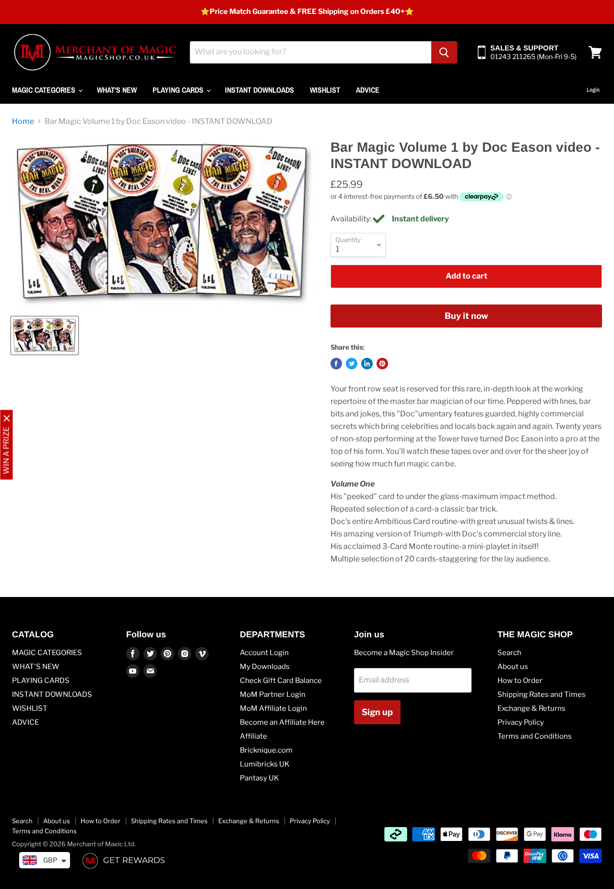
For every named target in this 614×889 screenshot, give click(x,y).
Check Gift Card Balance (281, 680)
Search (509, 652)
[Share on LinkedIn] (367, 363)
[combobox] (310, 52)
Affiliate (253, 736)
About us (512, 666)
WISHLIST (325, 90)
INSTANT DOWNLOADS (259, 90)
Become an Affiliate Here (282, 722)
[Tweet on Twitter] (351, 363)
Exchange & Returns (531, 708)
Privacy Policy (520, 722)
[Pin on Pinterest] (382, 363)
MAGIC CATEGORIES (44, 90)
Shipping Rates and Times (541, 694)
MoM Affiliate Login (273, 708)
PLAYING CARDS (179, 90)
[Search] (444, 52)
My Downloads (265, 666)
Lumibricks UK (265, 764)
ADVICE (367, 90)
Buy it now (466, 316)
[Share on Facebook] (336, 363)
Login (593, 90)
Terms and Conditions (534, 736)
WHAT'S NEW (117, 90)
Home (23, 121)
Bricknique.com (266, 750)
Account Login (264, 652)
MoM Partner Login (273, 694)
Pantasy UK (259, 778)
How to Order (520, 680)
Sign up (377, 712)
